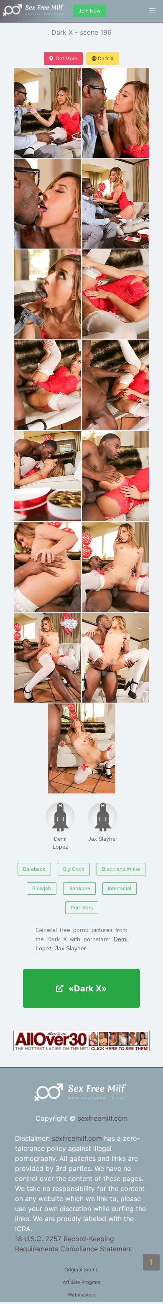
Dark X (106, 58)
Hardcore (79, 888)
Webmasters (82, 1295)
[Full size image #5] (115, 294)
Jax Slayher (102, 839)
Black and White (121, 869)
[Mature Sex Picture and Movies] (81, 1049)
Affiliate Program (81, 1282)
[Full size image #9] (115, 476)
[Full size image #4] (47, 294)
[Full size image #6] (47, 385)
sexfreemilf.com (103, 1118)
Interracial (119, 888)
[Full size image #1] (115, 113)
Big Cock (73, 869)
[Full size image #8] (47, 476)
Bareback (34, 869)
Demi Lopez (60, 843)
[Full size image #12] (47, 658)
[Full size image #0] (47, 113)
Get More (66, 58)
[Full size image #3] (115, 204)
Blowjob (41, 888)
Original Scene (81, 1269)
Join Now (90, 11)
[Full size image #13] (115, 658)
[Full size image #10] (47, 567)
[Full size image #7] (115, 385)
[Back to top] (151, 1262)
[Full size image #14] (81, 748)
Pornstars (82, 907)
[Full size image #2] (47, 204)
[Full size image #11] (115, 567)
